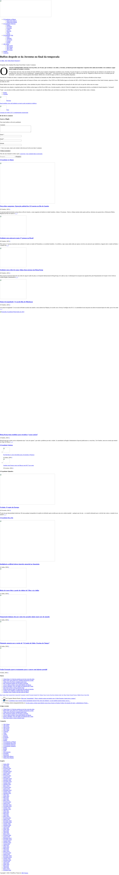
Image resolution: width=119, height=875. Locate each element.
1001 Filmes (9, 47)
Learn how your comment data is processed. (31, 153)
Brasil (1, 695)
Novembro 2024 (7, 778)
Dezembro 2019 (7, 838)
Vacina (85, 695)
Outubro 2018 (6, 858)
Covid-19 (27, 695)
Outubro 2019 (6, 841)
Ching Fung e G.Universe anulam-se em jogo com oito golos (18, 679)
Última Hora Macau (11, 20)
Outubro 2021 (6, 807)
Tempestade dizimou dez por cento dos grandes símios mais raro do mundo (25, 617)
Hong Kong (52, 695)
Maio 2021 (6, 813)
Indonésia (57, 695)
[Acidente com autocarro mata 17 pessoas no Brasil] (13, 235)
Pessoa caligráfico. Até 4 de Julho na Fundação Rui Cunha (18, 686)
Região (8, 34)
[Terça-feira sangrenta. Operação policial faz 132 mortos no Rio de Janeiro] (27, 203)
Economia (9, 28)
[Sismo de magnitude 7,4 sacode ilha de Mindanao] (13, 298)
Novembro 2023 (7, 781)
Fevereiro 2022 (7, 802)
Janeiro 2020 (6, 836)
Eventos (8, 41)
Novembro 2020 (7, 822)
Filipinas (41, 695)
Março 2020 (6, 834)
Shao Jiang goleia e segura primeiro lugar (13, 687)
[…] (16, 213)
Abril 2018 (6, 867)
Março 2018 (6, 868)
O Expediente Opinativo (9, 746)
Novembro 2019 (7, 839)
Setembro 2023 (7, 784)
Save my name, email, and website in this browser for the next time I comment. (22, 148)
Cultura (8, 29)
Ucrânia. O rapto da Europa (9, 507)
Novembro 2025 (7, 771)
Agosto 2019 (6, 844)
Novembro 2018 (7, 857)
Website (2, 143)
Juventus (5, 94)
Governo (48, 695)
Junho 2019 (6, 847)
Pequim (68, 695)
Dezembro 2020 (7, 820)
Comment (2, 125)
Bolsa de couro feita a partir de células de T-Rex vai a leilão (19, 590)
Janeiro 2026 (6, 770)
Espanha (35, 695)
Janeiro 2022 (6, 803)
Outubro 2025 (6, 772)
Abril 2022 (6, 799)
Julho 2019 (6, 845)
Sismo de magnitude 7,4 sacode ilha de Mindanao (16, 302)
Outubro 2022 (6, 791)
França (44, 695)
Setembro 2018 (7, 860)
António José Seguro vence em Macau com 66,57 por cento (18, 465)
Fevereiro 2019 (7, 852)
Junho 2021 (6, 812)
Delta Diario (11, 60)
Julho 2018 (6, 863)
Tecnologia (9, 39)
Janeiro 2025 (6, 777)
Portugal (71, 695)
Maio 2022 (6, 797)
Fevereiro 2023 (7, 787)
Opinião (5, 51)
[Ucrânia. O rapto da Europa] (27, 504)
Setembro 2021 (7, 809)
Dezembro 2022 (7, 790)
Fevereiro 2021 (7, 818)
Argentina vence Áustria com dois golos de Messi (16, 692)
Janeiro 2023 (6, 788)
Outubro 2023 (6, 783)
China (8, 32)
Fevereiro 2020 (7, 835)
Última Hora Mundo (11, 22)
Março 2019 (6, 851)
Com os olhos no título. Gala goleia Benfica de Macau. (17, 685)
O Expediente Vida (8, 35)
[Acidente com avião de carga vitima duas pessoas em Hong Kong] (13, 266)
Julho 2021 (6, 810)
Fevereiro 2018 (7, 870)
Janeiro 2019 (6, 854)
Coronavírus (23, 695)
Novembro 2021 (7, 806)
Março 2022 (6, 800)
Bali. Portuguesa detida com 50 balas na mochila (15, 683)
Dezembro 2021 (7, 804)
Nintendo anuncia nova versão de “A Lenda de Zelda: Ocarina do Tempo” (25, 643)
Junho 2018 (6, 864)
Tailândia (79, 695)
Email (1, 139)
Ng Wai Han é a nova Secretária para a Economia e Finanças (18, 454)
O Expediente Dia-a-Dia (6, 518)
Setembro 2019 (7, 842)
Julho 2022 (6, 794)
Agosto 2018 (6, 861)
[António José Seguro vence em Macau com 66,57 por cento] (6, 462)
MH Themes (25, 873)
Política (8, 25)
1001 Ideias (6, 44)
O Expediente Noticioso (9, 23)
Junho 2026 (6, 764)
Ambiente (8, 38)
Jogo (62, 695)
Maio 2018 (6, 866)
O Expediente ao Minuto (9, 19)
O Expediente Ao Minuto (7, 160)
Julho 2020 (6, 828)
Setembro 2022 (7, 793)
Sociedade (9, 26)
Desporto (8, 31)
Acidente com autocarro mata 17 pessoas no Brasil (16, 238)
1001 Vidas (9, 48)
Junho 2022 (6, 796)
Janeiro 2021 (6, 819)
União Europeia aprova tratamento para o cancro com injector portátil (23, 669)
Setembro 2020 (7, 825)
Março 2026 (6, 767)
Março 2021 (6, 816)
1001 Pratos (9, 50)
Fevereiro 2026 (7, 768)
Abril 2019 (6, 850)
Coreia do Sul (17, 695)
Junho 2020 (6, 829)
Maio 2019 (6, 848)
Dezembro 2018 (7, 855)
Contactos (5, 52)
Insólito (8, 42)
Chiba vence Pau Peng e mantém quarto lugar (15, 682)
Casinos (4, 695)
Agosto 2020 (6, 826)
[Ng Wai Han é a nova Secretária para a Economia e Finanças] (6, 452)
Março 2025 (6, 774)
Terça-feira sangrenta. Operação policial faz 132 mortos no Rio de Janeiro (24, 206)
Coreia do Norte (12, 695)
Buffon (5, 92)
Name (1, 134)
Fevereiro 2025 (7, 775)
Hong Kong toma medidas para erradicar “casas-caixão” (19, 434)
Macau (65, 695)
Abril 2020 (6, 832)
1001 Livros (9, 45)
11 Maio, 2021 (3, 60)
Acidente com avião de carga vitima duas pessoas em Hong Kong (21, 270)
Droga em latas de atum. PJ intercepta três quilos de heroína (18, 689)
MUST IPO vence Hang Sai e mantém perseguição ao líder (18, 680)
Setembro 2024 (7, 780)
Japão (60, 695)
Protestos (75, 695)
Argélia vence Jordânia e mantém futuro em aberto (16, 690)
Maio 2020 (6, 831)
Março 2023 (6, 786)
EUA (38, 695)
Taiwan (82, 695)
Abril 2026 (6, 765)
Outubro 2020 (6, 823)
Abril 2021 (6, 815)
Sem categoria (6, 752)
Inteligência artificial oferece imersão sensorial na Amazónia (19, 564)
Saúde (8, 36)
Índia (88, 695)
